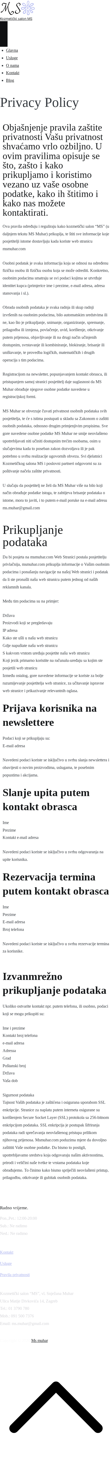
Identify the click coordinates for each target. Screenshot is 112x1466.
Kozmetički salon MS (16, 19)
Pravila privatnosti (15, 1274)
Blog (10, 80)
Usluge (12, 58)
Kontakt (12, 73)
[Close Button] (4, 40)
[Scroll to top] (56, 1462)
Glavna (12, 50)
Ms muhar (39, 1340)
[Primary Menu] (4, 27)
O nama (12, 65)
